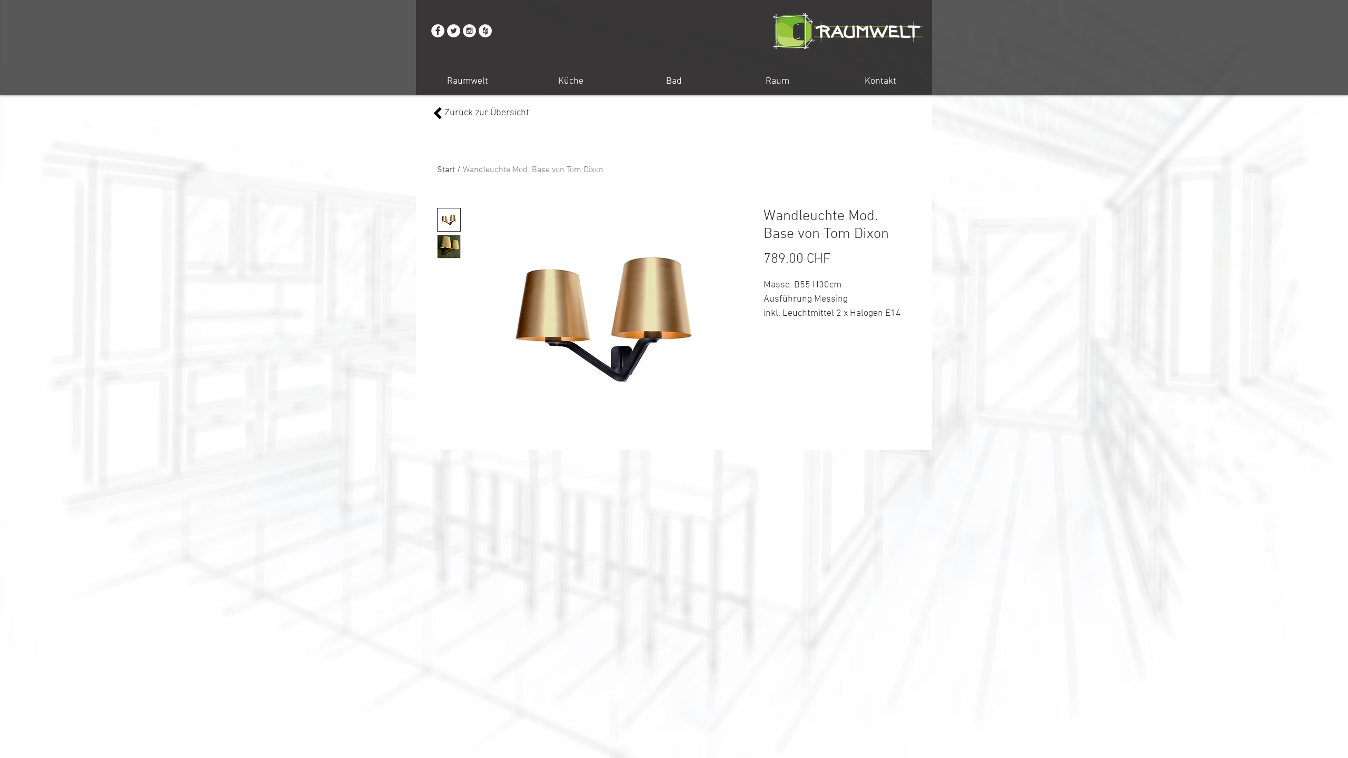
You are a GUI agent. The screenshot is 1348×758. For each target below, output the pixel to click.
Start (446, 170)
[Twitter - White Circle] (453, 30)
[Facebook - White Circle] (437, 30)
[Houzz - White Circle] (485, 30)
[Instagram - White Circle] (469, 30)
